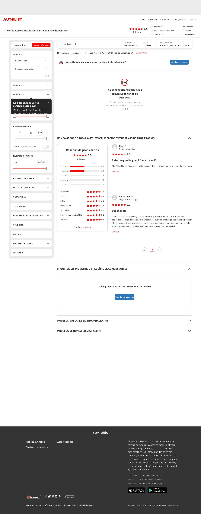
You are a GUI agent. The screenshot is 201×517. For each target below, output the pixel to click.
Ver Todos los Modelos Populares (145, 479)
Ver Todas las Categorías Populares (145, 483)
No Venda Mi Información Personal (79, 505)
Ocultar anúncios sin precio (24, 146)
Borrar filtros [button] (21, 45)
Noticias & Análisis (35, 442)
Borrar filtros (141, 52)
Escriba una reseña (82, 227)
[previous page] (144, 249)
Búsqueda (152, 19)
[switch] (44, 147)
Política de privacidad (52, 505)
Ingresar (70, 497)
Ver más (115, 171)
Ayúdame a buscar (179, 62)
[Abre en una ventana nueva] (136, 490)
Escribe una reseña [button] (124, 297)
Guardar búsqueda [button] (41, 45)
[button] (31, 61)
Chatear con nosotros (37, 447)
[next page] (159, 249)
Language (34, 497)
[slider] (14, 116)
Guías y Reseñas (64, 442)
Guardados (164, 19)
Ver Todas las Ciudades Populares (144, 475)
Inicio (142, 19)
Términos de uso (33, 505)
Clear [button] (47, 75)
